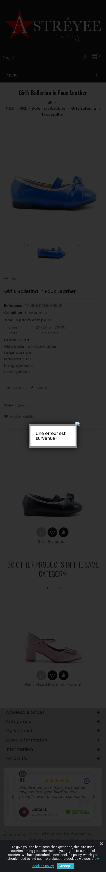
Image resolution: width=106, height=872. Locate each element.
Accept (65, 866)
